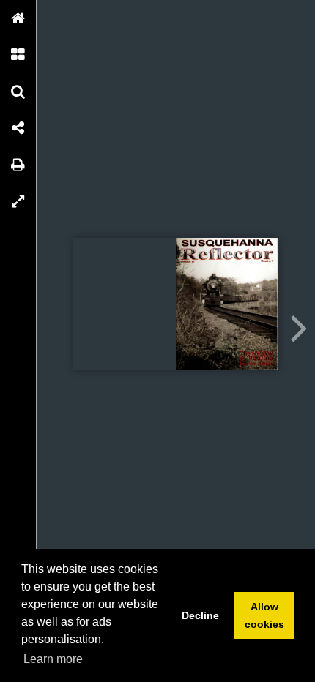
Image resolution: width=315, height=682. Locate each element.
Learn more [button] (53, 659)
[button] (18, 18)
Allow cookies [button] (264, 615)
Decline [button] (200, 615)
